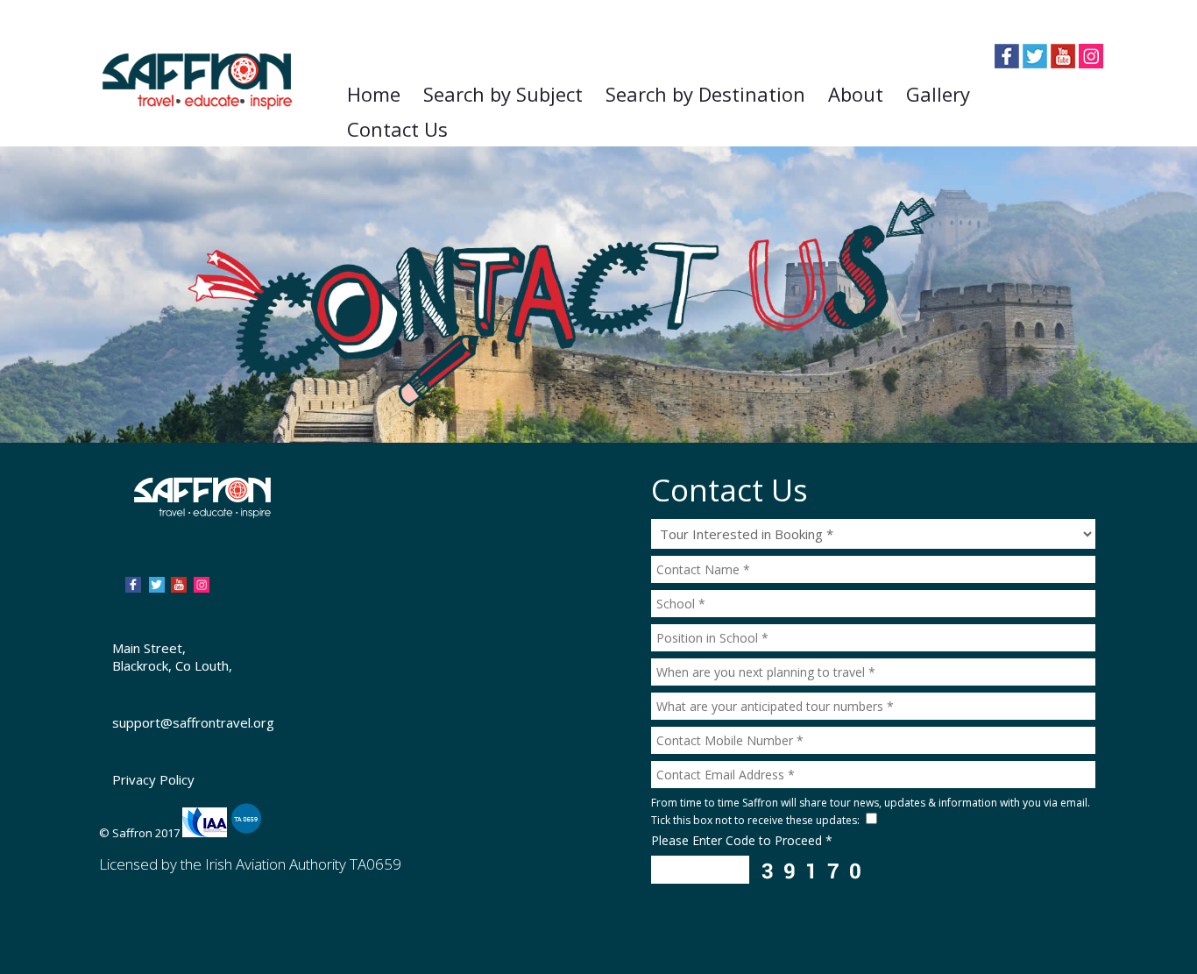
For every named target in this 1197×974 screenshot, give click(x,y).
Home (373, 94)
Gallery (938, 94)
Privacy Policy (153, 779)
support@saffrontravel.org (193, 722)
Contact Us (397, 129)
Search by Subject (503, 94)
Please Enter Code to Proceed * (741, 840)
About (855, 94)
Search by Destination (705, 94)
